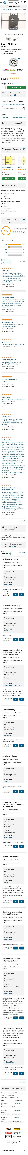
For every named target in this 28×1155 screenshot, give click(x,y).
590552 (20, 685)
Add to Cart (17, 87)
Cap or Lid (17, 9)
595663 (6, 685)
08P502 (17, 1117)
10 (14, 244)
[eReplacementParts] (4, 2)
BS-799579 (7, 1063)
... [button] (14, 1014)
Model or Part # (13, 2)
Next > (24, 261)
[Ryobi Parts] (8, 1133)
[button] (1, 2)
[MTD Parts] (17, 1133)
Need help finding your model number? (13, 104)
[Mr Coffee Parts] (17, 1136)
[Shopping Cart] (25, 2)
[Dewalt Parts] (17, 1129)
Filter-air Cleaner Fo (7, 167)
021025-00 (17, 1110)
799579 (10, 584)
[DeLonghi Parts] (8, 1136)
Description (5, 117)
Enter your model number (10, 108)
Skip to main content (13, 18)
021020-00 (17, 1103)
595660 (6, 584)
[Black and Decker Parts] (8, 1129)
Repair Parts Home (6, 9)
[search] (17, 2)
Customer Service (8, 1150)
